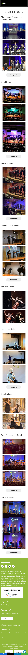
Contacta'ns (8, 619)
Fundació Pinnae (5, 605)
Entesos (9, 652)
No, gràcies (19, 652)
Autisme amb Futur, (14, 573)
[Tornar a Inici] (4, 3)
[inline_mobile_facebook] (3, 654)
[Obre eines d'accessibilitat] (25, 652)
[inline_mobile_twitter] (10, 654)
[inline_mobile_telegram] (17, 654)
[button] (26, 3)
